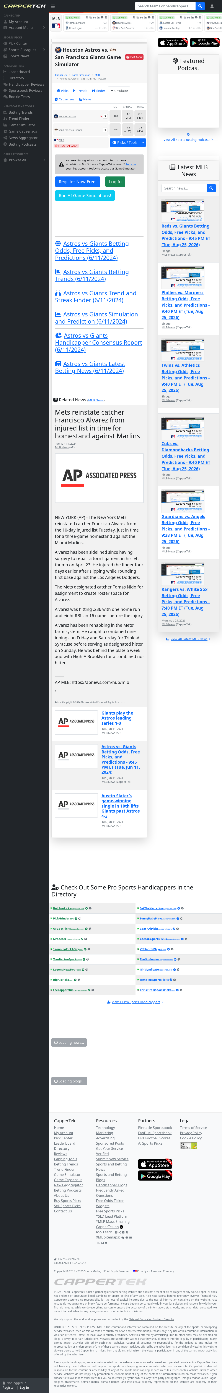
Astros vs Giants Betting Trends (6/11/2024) (92, 275)
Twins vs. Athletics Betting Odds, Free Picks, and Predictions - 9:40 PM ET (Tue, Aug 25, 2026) (186, 377)
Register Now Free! (77, 182)
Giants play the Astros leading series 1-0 (117, 718)
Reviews (60, 1153)
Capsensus (67, 99)
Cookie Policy (191, 1138)
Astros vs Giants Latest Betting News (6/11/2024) (90, 367)
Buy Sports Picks (67, 1200)
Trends (82, 91)
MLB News (96, 400)
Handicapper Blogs (111, 1185)
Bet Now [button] (136, 57)
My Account (18, 21)
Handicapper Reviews (26, 84)
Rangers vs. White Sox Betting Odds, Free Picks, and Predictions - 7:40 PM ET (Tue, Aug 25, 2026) (186, 601)
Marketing (104, 1132)
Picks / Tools (127, 142)
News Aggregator (23, 137)
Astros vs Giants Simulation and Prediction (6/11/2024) (96, 317)
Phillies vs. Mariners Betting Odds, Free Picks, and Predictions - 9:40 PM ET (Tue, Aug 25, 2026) (186, 304)
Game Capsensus (23, 131)
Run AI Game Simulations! (85, 195)
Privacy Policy (191, 1132)
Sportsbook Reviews (25, 90)
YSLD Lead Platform (112, 1216)
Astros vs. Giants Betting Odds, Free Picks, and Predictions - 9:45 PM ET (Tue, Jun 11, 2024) (120, 759)
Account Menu (21, 27)
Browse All (17, 160)
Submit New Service (112, 1159)
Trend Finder (19, 118)
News (87, 99)
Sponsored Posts (110, 1143)
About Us (61, 1195)
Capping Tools (65, 1159)
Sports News (19, 56)
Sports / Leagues (22, 49)
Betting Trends (21, 112)
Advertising (105, 1138)
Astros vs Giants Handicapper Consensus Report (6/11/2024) (98, 342)
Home (59, 1127)
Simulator (121, 91)
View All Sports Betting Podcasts (187, 140)
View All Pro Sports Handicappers (136, 1002)
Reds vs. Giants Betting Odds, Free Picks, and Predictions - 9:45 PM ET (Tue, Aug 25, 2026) (186, 235)
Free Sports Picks (110, 1211)
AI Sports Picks (150, 1143)
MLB (97, 74)
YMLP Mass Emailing (113, 1221)
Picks (65, 91)
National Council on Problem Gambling (152, 1319)
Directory (16, 78)
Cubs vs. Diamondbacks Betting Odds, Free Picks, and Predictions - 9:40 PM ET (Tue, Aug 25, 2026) (186, 456)
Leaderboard (19, 71)
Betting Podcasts (22, 144)
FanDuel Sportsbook (155, 1132)
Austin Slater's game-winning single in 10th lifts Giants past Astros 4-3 (120, 806)
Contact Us (63, 1211)
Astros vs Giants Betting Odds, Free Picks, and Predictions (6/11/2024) (92, 250)
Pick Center (18, 43)
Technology (105, 1127)
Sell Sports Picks (67, 1205)
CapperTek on (107, 1226)
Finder (100, 91)
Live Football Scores (154, 1138)
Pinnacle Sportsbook (155, 1127)
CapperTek (61, 74)
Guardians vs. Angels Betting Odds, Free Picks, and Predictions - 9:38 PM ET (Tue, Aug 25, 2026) (186, 529)
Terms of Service (193, 1127)
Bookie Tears (19, 96)
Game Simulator (22, 125)
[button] (213, 6)
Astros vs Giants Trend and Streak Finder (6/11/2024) (96, 296)
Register (9, 1387)
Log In (24, 1387)
